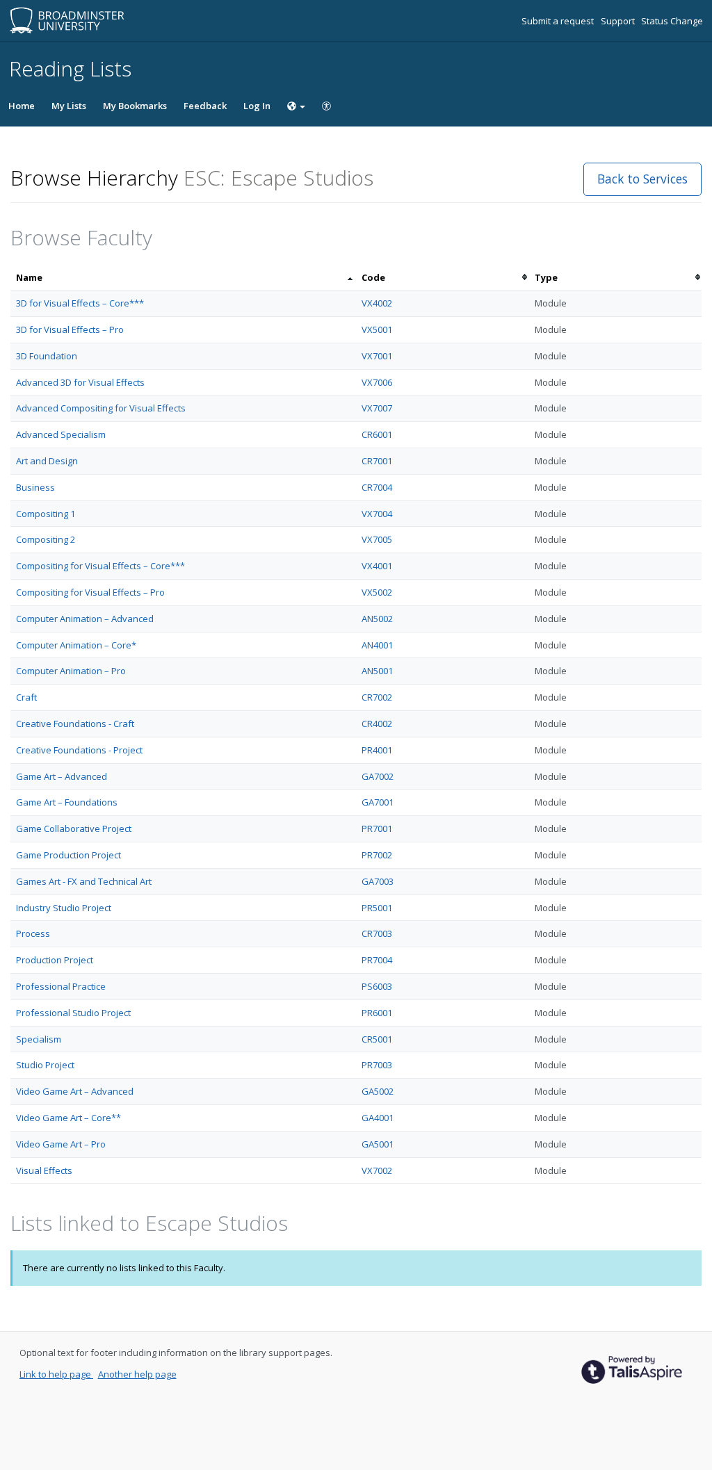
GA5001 (378, 1144)
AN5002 (377, 618)
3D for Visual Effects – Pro (70, 329)
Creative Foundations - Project (79, 750)
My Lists (68, 105)
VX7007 (377, 408)
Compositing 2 (45, 539)
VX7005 (377, 539)
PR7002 (377, 855)
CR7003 (377, 933)
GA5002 (378, 1091)
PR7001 (377, 828)
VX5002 (377, 592)
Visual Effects (44, 1170)
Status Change (672, 21)
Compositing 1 (45, 513)
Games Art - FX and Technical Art (84, 881)
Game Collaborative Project (73, 828)
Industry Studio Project (63, 907)
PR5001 (377, 907)
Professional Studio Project (73, 1012)
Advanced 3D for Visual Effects (80, 382)
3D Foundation (46, 356)
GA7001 (378, 802)
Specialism (38, 1039)
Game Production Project (68, 855)
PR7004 (377, 960)
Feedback (205, 105)
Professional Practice (61, 986)
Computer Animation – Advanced (85, 618)
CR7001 (377, 461)
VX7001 (377, 356)
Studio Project (45, 1065)
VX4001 (377, 566)
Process (33, 933)
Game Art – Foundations (67, 802)
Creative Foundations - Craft (75, 723)
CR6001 (377, 434)
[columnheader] (183, 278)
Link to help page (56, 1374)
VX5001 (377, 329)
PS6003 (377, 986)
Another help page (137, 1374)
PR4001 (377, 750)
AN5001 (377, 670)
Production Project (54, 960)
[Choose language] (296, 105)
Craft (26, 697)
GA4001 (378, 1117)
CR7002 (377, 697)
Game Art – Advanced (61, 776)
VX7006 (377, 382)
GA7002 (378, 776)
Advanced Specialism (61, 434)
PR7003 (377, 1065)
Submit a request (558, 21)
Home (21, 105)
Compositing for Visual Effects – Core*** (100, 566)
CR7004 (377, 487)
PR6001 (377, 1012)
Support (619, 21)
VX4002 (377, 303)
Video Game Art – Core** (68, 1117)
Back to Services (642, 178)
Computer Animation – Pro (71, 670)
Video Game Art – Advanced (75, 1091)
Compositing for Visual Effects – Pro (90, 592)
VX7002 (377, 1170)
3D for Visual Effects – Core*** (80, 303)
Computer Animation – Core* (76, 645)
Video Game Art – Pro (61, 1144)
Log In (256, 105)
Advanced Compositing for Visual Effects (101, 408)
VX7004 (377, 513)
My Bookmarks (135, 105)
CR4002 (377, 723)
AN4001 (377, 645)
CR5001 (377, 1039)
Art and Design (47, 461)
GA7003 (378, 881)
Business (35, 487)
